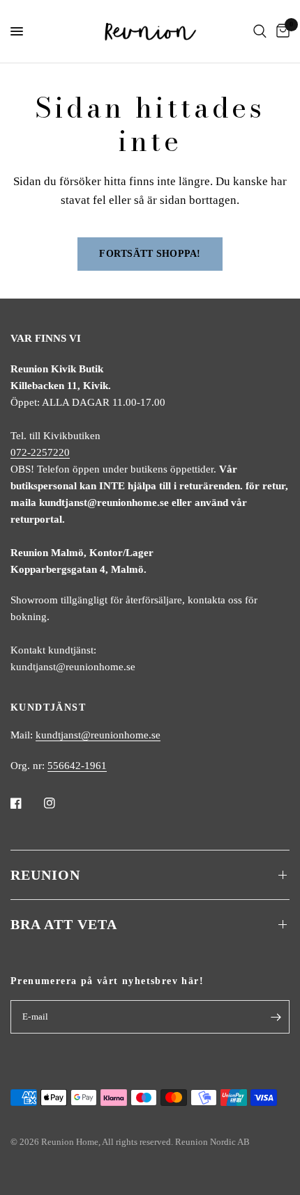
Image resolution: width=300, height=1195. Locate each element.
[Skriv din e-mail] (276, 1017)
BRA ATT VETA (63, 924)
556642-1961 (77, 765)
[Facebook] (25, 803)
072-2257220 (40, 452)
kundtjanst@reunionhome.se (98, 735)
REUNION (45, 875)
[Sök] (259, 31)
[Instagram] (59, 803)
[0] (280, 31)
